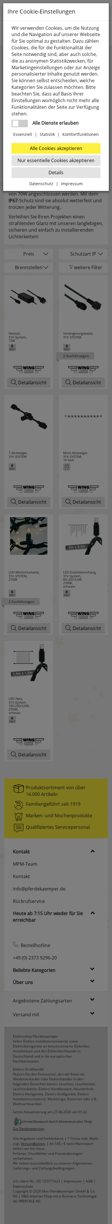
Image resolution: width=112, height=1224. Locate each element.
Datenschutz (41, 183)
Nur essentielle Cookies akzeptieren (56, 160)
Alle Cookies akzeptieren (56, 148)
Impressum (72, 183)
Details (56, 172)
